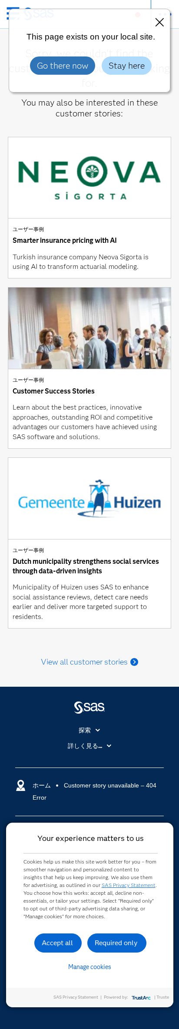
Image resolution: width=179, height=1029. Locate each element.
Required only (116, 943)
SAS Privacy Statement (129, 885)
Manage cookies (89, 967)
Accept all (57, 943)
